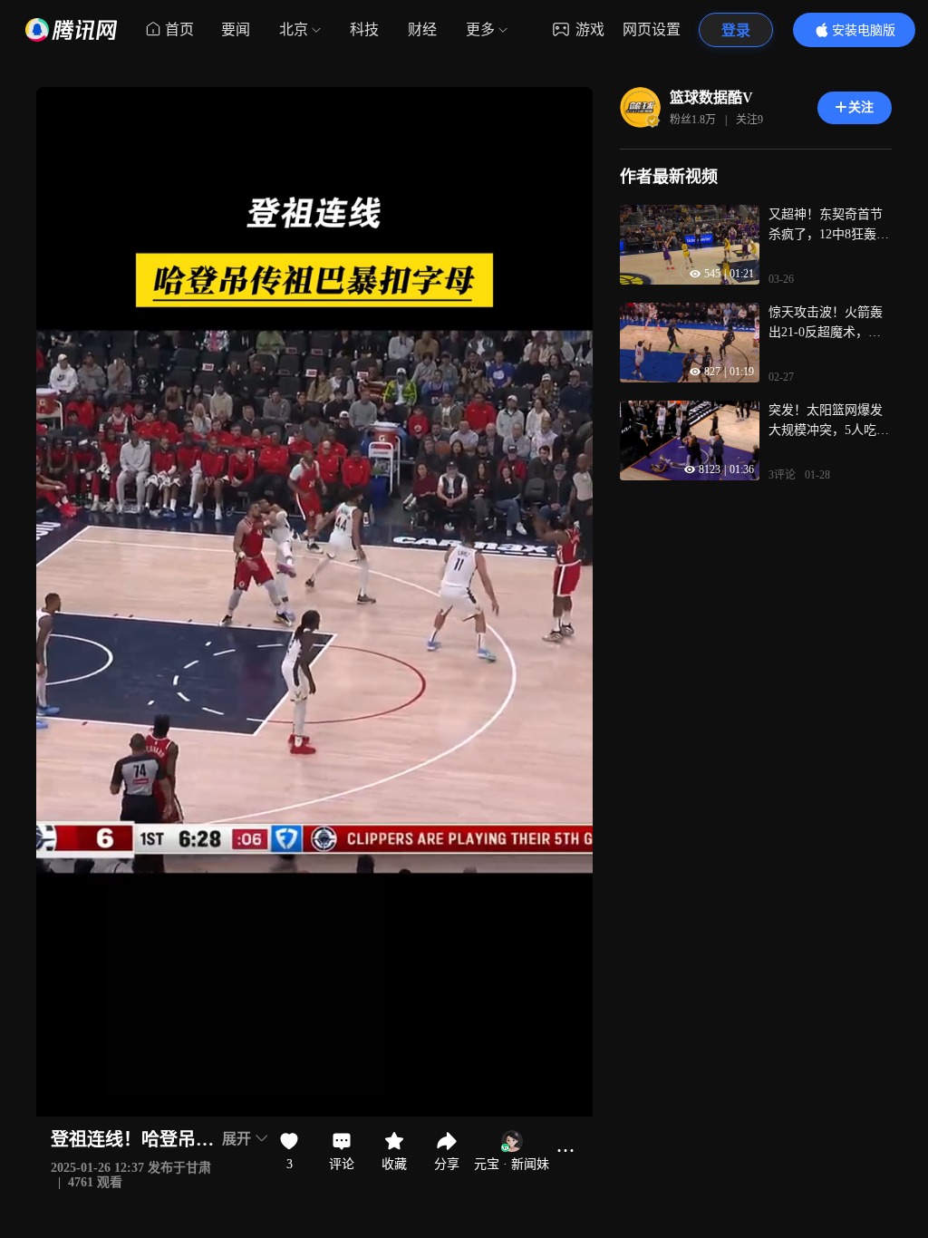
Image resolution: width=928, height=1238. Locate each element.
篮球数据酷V (711, 97)
